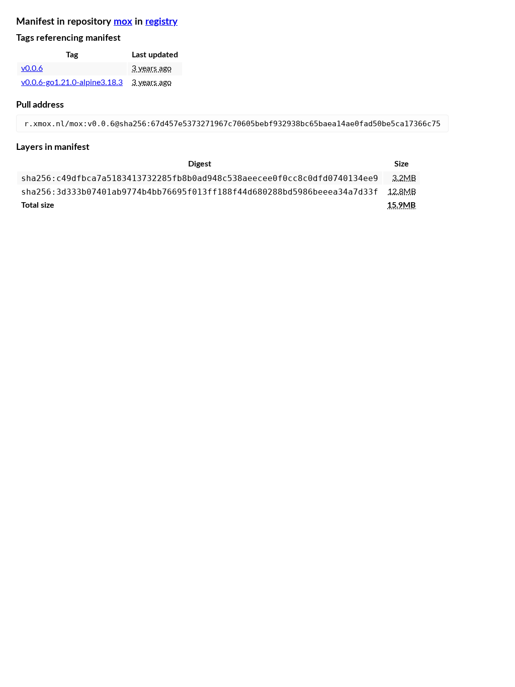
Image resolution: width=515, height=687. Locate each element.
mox (123, 22)
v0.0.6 (32, 68)
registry (161, 22)
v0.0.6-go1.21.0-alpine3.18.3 (72, 82)
